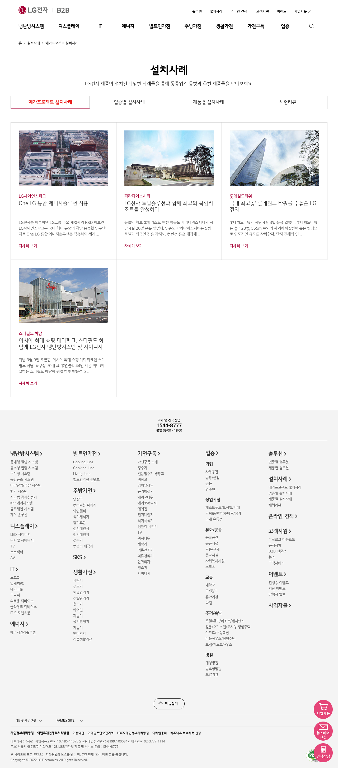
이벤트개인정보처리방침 (53, 733)
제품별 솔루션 (279, 468)
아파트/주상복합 (217, 633)
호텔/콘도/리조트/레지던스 (224, 621)
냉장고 (78, 499)
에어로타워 (145, 497)
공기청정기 (81, 622)
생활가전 (224, 26)
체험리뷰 (287, 102)
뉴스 (272, 557)
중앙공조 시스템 (22, 480)
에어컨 (78, 610)
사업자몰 (278, 606)
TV (12, 546)
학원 (208, 603)
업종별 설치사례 (129, 102)
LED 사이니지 (20, 535)
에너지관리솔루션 (23, 633)
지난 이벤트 (277, 589)
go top (331, 777)
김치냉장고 (145, 485)
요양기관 (211, 675)
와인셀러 (79, 511)
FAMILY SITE (65, 720)
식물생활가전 (82, 639)
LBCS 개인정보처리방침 (133, 733)
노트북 (15, 578)
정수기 (78, 540)
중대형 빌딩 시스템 (24, 462)
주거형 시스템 (20, 474)
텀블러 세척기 (83, 546)
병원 (209, 655)
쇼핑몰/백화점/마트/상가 (223, 513)
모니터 (15, 595)
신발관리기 (81, 598)
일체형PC (17, 584)
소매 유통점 (213, 519)
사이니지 (144, 573)
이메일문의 (159, 733)
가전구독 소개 (148, 462)
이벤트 (276, 574)
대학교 (210, 585)
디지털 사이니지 (22, 540)
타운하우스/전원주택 (220, 639)
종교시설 (211, 555)
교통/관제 (212, 549)
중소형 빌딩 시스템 (24, 468)
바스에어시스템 (21, 503)
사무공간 (211, 472)
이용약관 (78, 733)
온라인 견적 (238, 11)
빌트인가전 (159, 26)
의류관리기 (81, 593)
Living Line (81, 474)
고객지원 (278, 531)
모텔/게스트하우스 (218, 645)
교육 (209, 577)
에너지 (128, 26)
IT (100, 26)
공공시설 (211, 544)
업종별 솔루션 (279, 462)
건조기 (78, 586)
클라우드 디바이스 (23, 607)
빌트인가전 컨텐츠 (86, 480)
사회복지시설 (214, 561)
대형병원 (211, 663)
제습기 (78, 616)
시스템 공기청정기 (23, 497)
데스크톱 (16, 589)
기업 (209, 464)
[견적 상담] (323, 752)
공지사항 (275, 545)
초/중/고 (211, 591)
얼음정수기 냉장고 (151, 474)
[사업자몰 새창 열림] (323, 709)
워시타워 (144, 538)
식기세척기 (81, 517)
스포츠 (210, 567)
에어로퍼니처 (147, 503)
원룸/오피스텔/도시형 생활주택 (227, 627)
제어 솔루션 (18, 515)
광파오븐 (79, 523)
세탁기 (78, 581)
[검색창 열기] (311, 26)
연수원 (210, 489)
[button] (63, 189)
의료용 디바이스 (22, 601)
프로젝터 (16, 552)
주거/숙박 (213, 613)
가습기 (78, 628)
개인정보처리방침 (22, 733)
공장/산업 (212, 478)
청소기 (78, 604)
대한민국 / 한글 (26, 720)
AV (12, 558)
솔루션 (197, 11)
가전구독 (255, 26)
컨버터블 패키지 (84, 505)
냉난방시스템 (31, 26)
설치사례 (216, 11)
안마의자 (79, 634)
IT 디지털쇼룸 (20, 613)
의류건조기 (145, 550)
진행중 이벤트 (279, 583)
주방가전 (193, 26)
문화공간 (211, 538)
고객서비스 (276, 563)
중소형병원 (213, 669)
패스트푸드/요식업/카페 (222, 508)
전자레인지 (81, 529)
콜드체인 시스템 (22, 509)
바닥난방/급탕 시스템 (25, 485)
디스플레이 (68, 26)
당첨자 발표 (277, 594)
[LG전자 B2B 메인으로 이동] (49, 10)
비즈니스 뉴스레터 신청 (185, 733)
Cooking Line (83, 468)
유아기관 (211, 597)
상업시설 (212, 499)
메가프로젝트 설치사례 (50, 102)
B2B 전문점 (277, 551)
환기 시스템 (18, 491)
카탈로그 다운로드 (282, 540)
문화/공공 (213, 530)
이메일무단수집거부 (101, 733)
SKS (77, 557)
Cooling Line (83, 462)
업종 (285, 26)
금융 (208, 484)
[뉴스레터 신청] (323, 731)
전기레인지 (81, 535)
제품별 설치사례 (208, 102)
